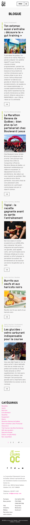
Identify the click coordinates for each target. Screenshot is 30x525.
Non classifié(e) (7, 437)
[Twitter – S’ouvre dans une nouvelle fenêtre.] (15, 468)
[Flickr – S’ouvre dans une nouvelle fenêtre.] (19, 468)
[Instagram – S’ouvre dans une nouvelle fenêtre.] (11, 468)
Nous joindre (7, 501)
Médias (5, 510)
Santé (4, 408)
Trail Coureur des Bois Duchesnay (12, 428)
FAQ (4, 505)
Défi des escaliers (7, 430)
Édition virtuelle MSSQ (9, 434)
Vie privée (18, 505)
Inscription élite (19, 499)
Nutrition (4, 410)
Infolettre (6, 507)
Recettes (5, 415)
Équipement (5, 417)
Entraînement (6, 412)
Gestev (16, 520)
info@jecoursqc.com (15, 493)
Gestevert (18, 510)
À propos (6, 499)
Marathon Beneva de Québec (11, 421)
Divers (4, 419)
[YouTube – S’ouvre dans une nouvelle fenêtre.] (22, 468)
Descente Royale (7, 432)
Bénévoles (18, 507)
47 (19, 442)
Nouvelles (5, 406)
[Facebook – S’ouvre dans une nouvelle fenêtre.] (7, 468)
